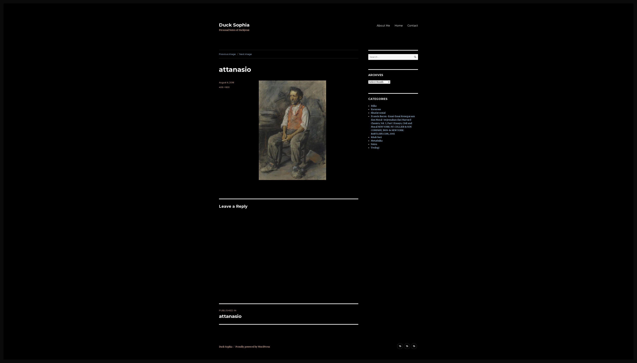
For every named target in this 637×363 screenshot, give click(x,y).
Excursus (376, 109)
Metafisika (377, 140)
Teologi (375, 147)
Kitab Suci (376, 137)
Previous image (227, 54)
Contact (412, 25)
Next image (245, 54)
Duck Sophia (234, 25)
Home (399, 25)
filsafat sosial (378, 112)
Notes (374, 144)
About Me (383, 25)
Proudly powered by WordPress (252, 346)
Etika (374, 106)
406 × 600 (224, 87)
